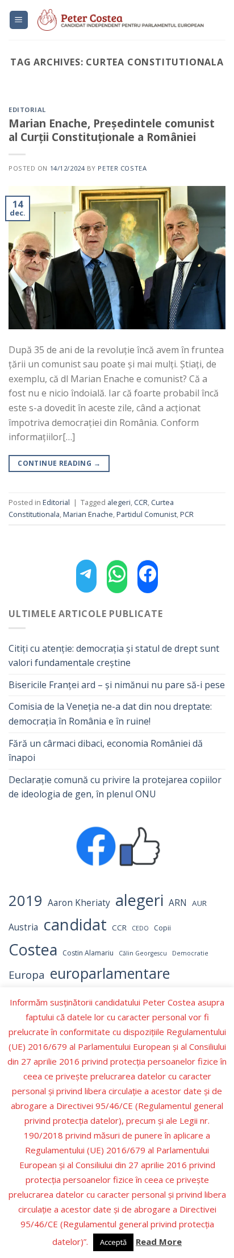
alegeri (139, 900)
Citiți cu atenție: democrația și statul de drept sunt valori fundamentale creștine (114, 655)
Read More (159, 1241)
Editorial (27, 109)
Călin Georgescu (143, 953)
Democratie (190, 953)
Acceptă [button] (113, 1242)
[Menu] (19, 20)
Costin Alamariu (88, 953)
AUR (199, 903)
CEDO (140, 928)
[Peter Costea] (127, 20)
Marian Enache (88, 514)
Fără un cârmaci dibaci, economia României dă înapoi (106, 750)
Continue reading (59, 463)
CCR (119, 927)
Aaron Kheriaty (79, 903)
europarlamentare (110, 973)
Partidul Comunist (146, 514)
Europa (27, 974)
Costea (33, 949)
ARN (178, 903)
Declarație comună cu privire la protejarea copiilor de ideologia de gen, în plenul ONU (115, 787)
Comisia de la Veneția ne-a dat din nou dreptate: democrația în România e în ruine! (110, 713)
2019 (26, 901)
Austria (23, 927)
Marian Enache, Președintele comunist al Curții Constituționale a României (112, 130)
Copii (162, 928)
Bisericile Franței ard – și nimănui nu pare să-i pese (117, 684)
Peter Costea (122, 168)
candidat (75, 924)
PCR (187, 514)
